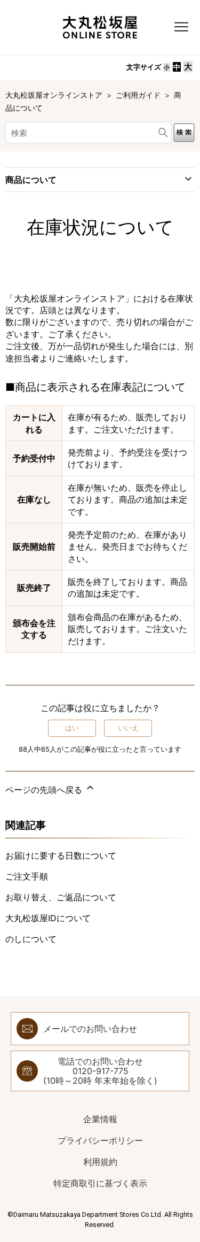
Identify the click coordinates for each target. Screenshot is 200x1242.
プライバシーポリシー (100, 1140)
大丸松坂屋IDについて (48, 918)
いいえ (128, 728)
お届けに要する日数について (60, 855)
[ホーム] (100, 27)
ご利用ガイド (138, 95)
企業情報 (100, 1119)
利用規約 (100, 1161)
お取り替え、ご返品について (60, 897)
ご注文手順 (26, 876)
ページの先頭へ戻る (45, 789)
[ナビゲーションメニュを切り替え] (181, 27)
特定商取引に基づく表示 (100, 1183)
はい (72, 728)
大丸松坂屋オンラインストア (55, 95)
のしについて (31, 939)
